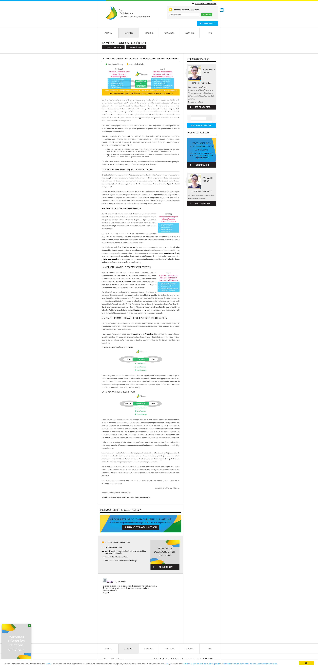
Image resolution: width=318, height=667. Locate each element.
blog (177, 445)
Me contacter (202, 107)
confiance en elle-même (132, 262)
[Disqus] (140, 608)
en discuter (202, 164)
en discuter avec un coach (142, 527)
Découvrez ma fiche (195, 102)
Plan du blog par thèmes (201, 125)
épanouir (159, 313)
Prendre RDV (166, 567)
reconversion (126, 281)
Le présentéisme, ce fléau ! (114, 547)
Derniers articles (113, 47)
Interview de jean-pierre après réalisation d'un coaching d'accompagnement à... (125, 552)
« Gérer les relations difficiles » (16, 643)
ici (139, 387)
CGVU (48, 663)
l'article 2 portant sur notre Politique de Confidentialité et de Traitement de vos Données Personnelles (230, 663)
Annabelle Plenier (137, 64)
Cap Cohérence (117, 64)
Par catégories (136, 47)
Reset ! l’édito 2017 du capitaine (116, 557)
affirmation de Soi (172, 239)
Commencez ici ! (208, 23)
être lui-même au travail (127, 247)
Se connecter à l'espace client (205, 3)
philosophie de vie (139, 310)
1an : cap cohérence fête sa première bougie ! (121, 560)
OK (306, 663)
